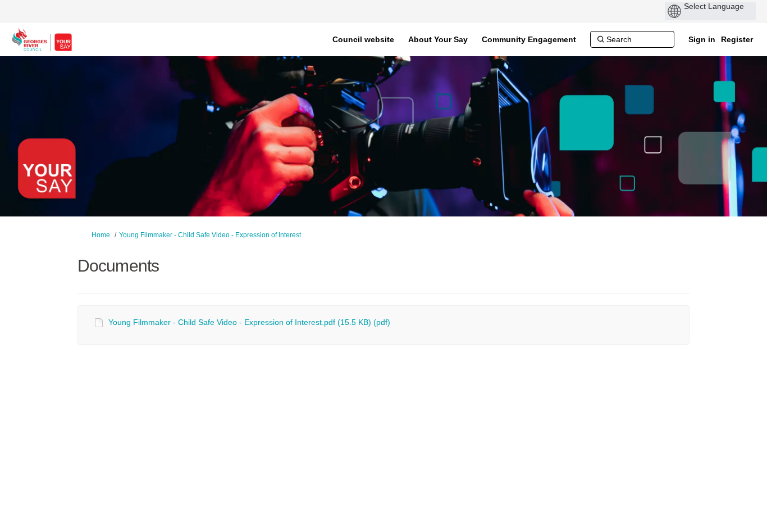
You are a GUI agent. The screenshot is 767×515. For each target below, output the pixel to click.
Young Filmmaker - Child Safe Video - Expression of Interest (210, 235)
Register (737, 39)
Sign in (701, 39)
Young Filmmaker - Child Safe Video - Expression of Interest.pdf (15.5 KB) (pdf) (249, 322)
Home (101, 235)
